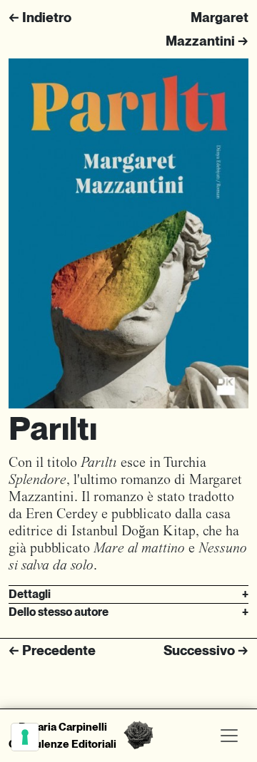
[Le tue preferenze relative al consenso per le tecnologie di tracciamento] (25, 737)
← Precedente (52, 650)
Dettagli (128, 594)
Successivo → (205, 650)
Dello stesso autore (128, 612)
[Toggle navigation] (229, 735)
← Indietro (40, 17)
